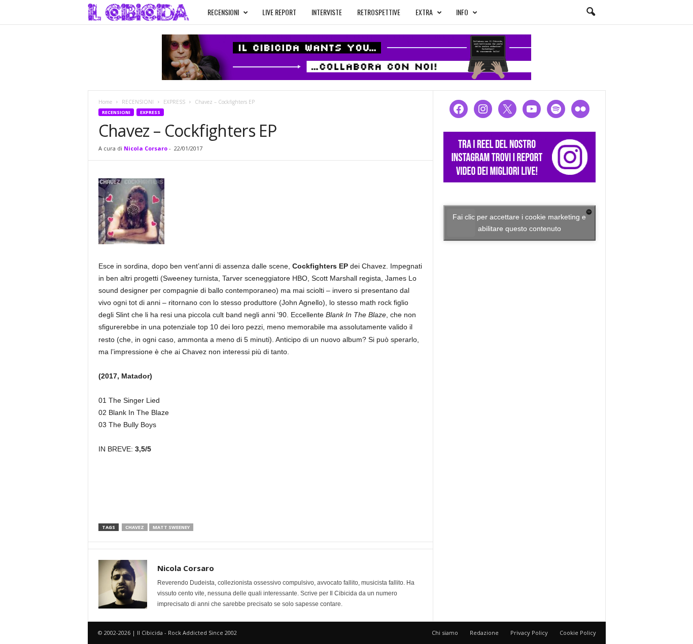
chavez (134, 527)
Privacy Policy (529, 632)
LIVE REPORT (279, 12)
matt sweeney (171, 527)
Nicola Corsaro (145, 148)
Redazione (484, 632)
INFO (462, 12)
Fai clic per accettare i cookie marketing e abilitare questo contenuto (519, 223)
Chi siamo (445, 632)
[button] (590, 12)
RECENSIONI (223, 12)
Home (105, 101)
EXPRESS (174, 101)
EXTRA (424, 12)
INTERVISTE (326, 12)
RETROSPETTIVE (378, 12)
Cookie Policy (578, 632)
